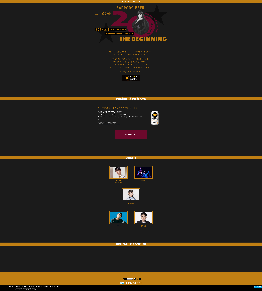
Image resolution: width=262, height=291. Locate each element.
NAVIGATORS (46, 286)
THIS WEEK (18, 286)
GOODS (57, 286)
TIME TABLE (24, 286)
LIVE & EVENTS (39, 286)
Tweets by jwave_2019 (113, 253)
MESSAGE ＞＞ (131, 134)
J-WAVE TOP (10, 286)
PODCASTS (52, 286)
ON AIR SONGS (31, 286)
